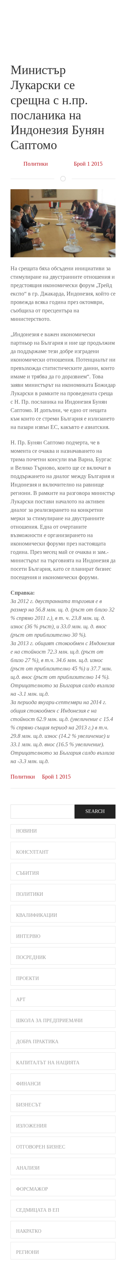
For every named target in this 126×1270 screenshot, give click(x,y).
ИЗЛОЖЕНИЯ (31, 1126)
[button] (112, 13)
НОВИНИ (26, 831)
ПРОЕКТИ (27, 978)
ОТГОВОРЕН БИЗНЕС (40, 1147)
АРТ (21, 999)
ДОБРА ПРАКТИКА (37, 1041)
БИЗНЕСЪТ (28, 1104)
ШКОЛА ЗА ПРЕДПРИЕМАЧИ (49, 1020)
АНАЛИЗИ (28, 1168)
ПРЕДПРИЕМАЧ (24, 19)
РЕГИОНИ (27, 1252)
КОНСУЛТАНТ (32, 852)
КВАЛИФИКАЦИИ (36, 915)
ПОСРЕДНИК (31, 957)
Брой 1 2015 (88, 164)
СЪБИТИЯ (27, 873)
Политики (35, 164)
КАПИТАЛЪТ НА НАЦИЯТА (47, 1062)
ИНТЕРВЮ (28, 936)
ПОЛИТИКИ (29, 894)
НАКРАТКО (28, 1231)
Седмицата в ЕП (37, 1210)
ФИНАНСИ (28, 1083)
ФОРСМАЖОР (32, 1189)
